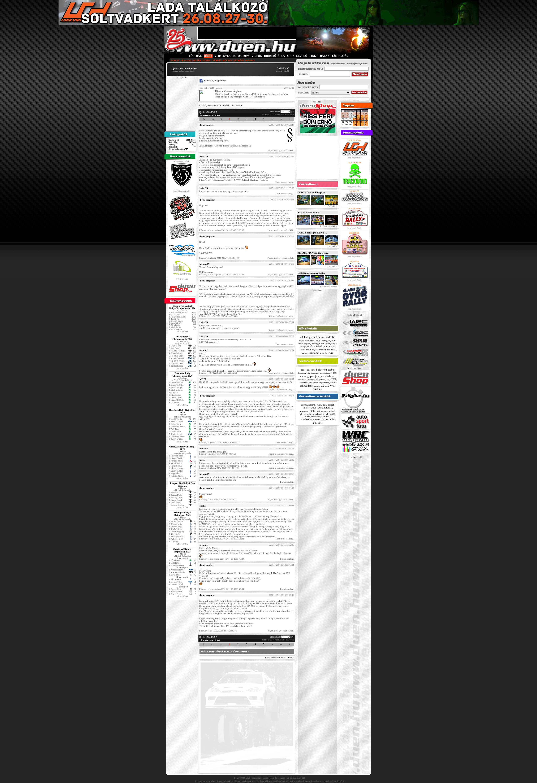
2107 (303, 369)
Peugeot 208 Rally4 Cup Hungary (182, 484)
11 (346, 113)
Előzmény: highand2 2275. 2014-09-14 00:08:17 (219, 442)
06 (366, 122)
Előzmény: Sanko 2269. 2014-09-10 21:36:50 (218, 631)
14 (358, 113)
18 (346, 116)
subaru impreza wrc (321, 382)
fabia (300, 343)
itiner (328, 343)
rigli (326, 414)
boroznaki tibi (326, 337)
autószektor (250, 60)
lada (329, 376)
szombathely (307, 419)
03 (354, 122)
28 (358, 119)
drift (312, 341)
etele (312, 410)
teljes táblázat (182, 332)
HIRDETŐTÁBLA (274, 55)
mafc (310, 346)
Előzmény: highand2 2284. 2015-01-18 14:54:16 (219, 258)
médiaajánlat (295, 778)
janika (323, 376)
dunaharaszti (325, 407)
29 (362, 119)
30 (366, 119)
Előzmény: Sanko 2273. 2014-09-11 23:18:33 (218, 500)
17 (343, 116)
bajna (319, 405)
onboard (311, 379)
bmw (313, 370)
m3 (333, 376)
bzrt (334, 372)
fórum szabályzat (282, 778)
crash (303, 376)
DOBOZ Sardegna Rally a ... (312, 232)
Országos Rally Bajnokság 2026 (182, 411)
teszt (317, 419)
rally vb (310, 414)
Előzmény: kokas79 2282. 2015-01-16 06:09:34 (219, 316)
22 (362, 116)
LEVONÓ (302, 55)
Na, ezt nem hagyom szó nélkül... (281, 150)
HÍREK (208, 55)
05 (362, 122)
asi (301, 337)
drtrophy (306, 408)
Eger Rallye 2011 (206, 88)
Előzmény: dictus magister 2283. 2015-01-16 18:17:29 (221, 275)
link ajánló (216, 60)
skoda (305, 353)
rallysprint (319, 414)
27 (354, 119)
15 (362, 113)
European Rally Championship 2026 (182, 374)
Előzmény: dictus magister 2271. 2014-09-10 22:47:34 (221, 559)
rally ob (303, 414)
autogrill (311, 405)
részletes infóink (354, 158)
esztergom (326, 341)
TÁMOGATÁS (340, 55)
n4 (313, 350)
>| (289, 119)
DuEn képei (332, 206)
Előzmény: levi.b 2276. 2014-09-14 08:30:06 (217, 454)
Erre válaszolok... (287, 482)
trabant (316, 386)
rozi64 (332, 414)
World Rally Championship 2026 (182, 337)
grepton (307, 344)
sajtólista (206, 60)
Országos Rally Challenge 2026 (182, 447)
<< (212, 119)
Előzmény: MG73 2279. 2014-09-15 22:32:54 (218, 373)
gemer (324, 411)
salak (307, 416)
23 (366, 116)
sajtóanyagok (186, 60)
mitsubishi (302, 380)
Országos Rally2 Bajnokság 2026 (182, 513)
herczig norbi (318, 343)
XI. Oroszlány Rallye (308, 212)
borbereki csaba (325, 369)
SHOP (290, 55)
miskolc (318, 346)
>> (281, 119)
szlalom (326, 416)
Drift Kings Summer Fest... (311, 273)
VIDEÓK (257, 55)
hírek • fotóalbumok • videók (279, 657)
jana (317, 376)
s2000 (333, 350)
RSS (303, 778)
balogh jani (310, 337)
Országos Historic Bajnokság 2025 (182, 550)
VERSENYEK (223, 55)
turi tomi (314, 352)
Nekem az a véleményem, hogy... (281, 316)
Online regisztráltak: (176, 149)
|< (204, 119)
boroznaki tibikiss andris (321, 373)
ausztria (304, 405)
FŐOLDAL (195, 55)
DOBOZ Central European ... (312, 192)
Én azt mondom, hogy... (284, 182)
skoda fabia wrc (305, 382)
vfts (332, 385)
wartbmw (317, 389)
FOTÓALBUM (241, 55)
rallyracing (320, 349)
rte (328, 349)
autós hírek (227, 60)
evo (333, 340)
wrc (331, 352)
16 (366, 113)
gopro (310, 376)
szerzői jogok (268, 778)
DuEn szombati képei (329, 226)
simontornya (316, 416)
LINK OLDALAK (319, 55)
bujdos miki (304, 341)
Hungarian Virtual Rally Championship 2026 (182, 307)
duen (318, 340)
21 (358, 116)
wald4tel (324, 353)
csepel (331, 404)
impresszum (256, 778)
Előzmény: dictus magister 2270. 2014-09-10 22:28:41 (221, 539)
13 (354, 113)
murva (308, 350)
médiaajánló (238, 60)
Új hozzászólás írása (209, 115)
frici (318, 411)
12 (362, 124)
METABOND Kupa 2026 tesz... (313, 252)
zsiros (320, 423)
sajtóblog (197, 60)
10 (343, 113)
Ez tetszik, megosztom (214, 80)
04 (358, 122)
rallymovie (320, 379)
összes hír (175, 60)
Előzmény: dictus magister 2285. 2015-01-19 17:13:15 (221, 230)
